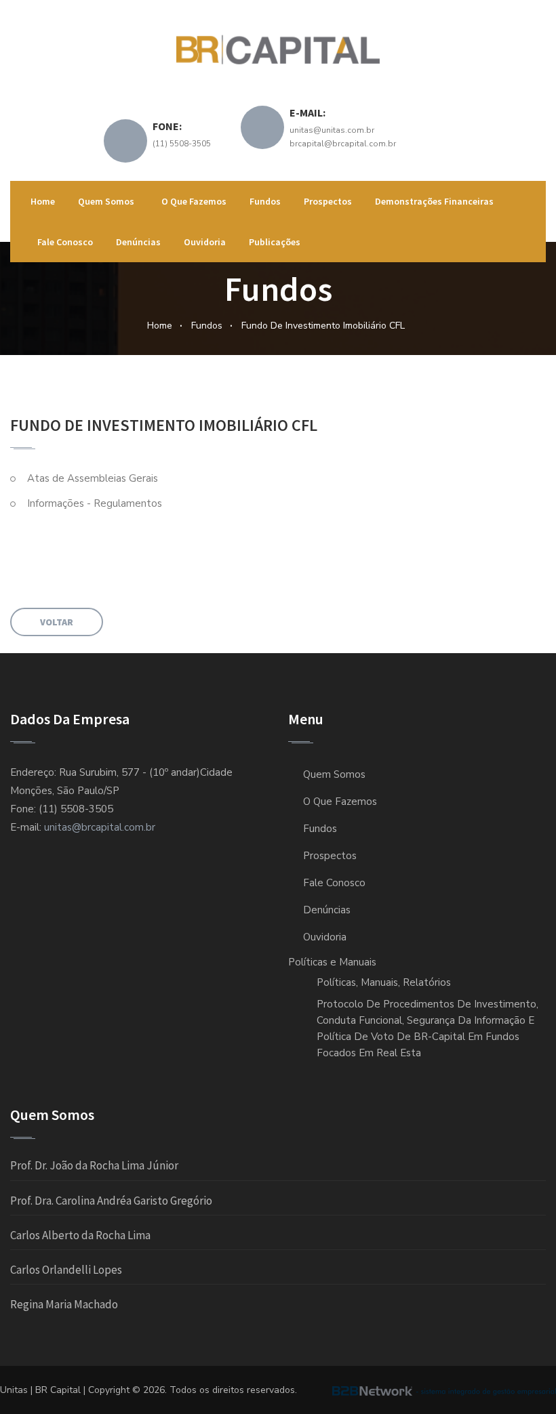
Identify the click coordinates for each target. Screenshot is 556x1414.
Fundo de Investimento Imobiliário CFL (323, 325)
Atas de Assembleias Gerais (92, 478)
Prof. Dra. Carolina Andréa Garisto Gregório (111, 1200)
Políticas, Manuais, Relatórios (384, 982)
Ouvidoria (205, 242)
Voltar (56, 622)
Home (43, 201)
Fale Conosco (65, 242)
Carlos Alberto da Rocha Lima (80, 1235)
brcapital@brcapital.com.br (343, 143)
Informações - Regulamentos (94, 503)
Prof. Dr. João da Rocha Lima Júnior (94, 1165)
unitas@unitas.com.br (332, 130)
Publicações (274, 242)
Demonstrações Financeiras (434, 201)
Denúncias (138, 242)
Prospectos (328, 201)
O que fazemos (193, 201)
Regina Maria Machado (64, 1304)
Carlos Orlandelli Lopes (66, 1269)
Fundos (265, 201)
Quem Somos (108, 201)
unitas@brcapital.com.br (99, 827)
